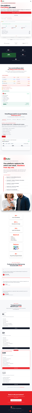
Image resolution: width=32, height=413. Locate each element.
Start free (16, 328)
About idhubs (12, 411)
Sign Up (4, 136)
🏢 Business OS (4, 119)
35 (15, 59)
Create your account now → (16, 400)
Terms (15, 411)
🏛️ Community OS (9, 119)
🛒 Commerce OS (14, 119)
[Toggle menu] (30, 1)
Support (21, 411)
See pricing (16, 15)
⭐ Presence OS (23, 119)
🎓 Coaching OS (19, 119)
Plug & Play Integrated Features (16, 60)
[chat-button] (30, 411)
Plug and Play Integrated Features (16, 255)
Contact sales (16, 384)
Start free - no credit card (16, 12)
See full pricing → (22, 387)
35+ (16, 254)
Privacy (18, 411)
